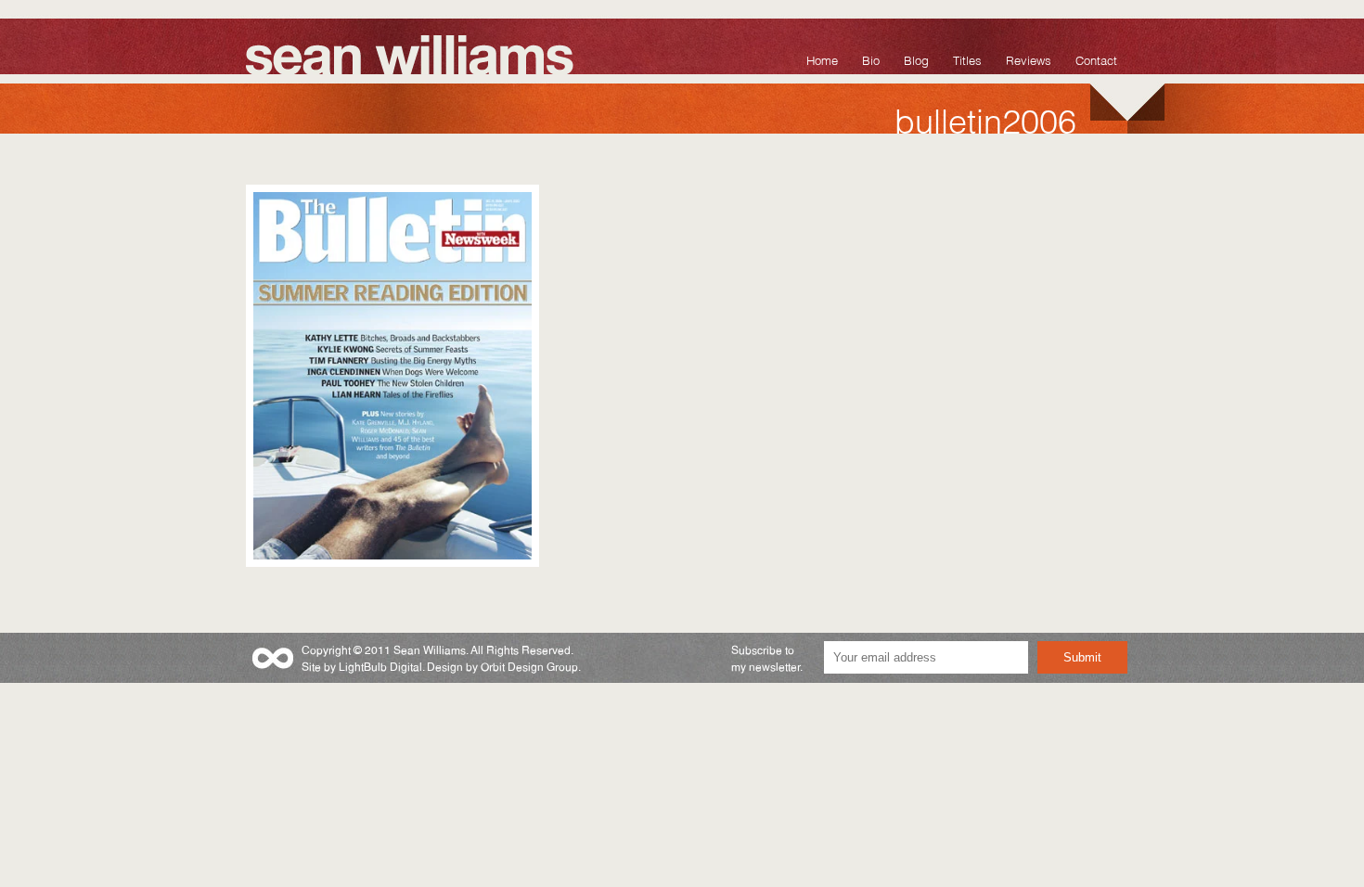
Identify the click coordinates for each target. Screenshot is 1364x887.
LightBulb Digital (380, 666)
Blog (916, 59)
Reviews (1028, 59)
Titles (967, 59)
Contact (1096, 59)
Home (822, 59)
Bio (871, 59)
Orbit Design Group (529, 666)
